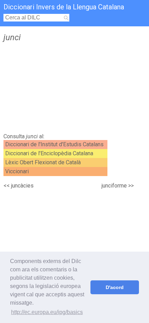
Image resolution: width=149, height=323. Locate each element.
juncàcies (22, 185)
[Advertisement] (74, 89)
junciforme (114, 185)
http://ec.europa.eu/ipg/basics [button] (47, 312)
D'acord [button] (115, 287)
